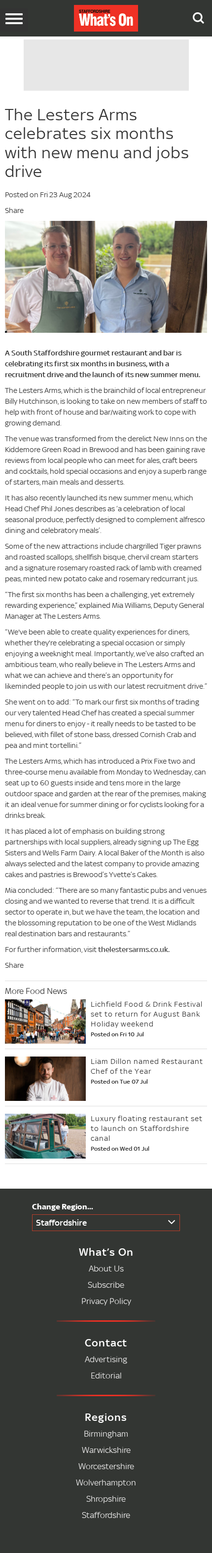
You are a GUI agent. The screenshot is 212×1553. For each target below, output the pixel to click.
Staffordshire (61, 1222)
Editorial (106, 1375)
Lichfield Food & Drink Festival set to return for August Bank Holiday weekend (147, 1013)
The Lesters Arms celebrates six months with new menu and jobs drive (97, 143)
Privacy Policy (106, 1301)
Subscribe (106, 1284)
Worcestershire (106, 1466)
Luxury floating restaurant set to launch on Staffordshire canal (147, 1128)
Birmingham (106, 1433)
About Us (106, 1268)
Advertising (106, 1359)
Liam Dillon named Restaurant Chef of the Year (147, 1066)
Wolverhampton (106, 1482)
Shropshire (106, 1498)
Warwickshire (106, 1450)
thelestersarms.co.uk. (134, 949)
